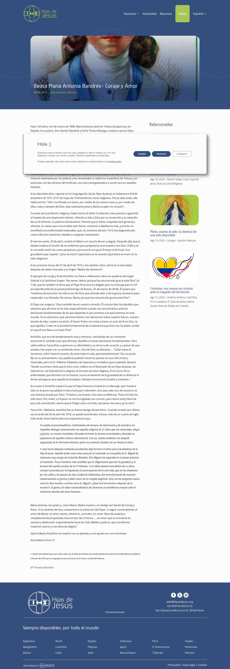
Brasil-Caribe (174, 179)
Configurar (182, 153)
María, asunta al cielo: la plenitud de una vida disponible (173, 233)
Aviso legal (189, 665)
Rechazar (161, 153)
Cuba (185, 179)
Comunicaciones (115, 612)
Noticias (72, 92)
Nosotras (130, 14)
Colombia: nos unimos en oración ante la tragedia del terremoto (171, 290)
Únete (183, 14)
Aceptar (142, 153)
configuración (114, 161)
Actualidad (149, 14)
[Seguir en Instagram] (186, 595)
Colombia (191, 297)
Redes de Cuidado (178, 306)
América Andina (176, 297)
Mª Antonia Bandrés (42, 567)
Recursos (166, 14)
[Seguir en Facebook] (173, 595)
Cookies (202, 665)
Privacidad (174, 665)
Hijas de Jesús (58, 92)
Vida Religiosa (174, 183)
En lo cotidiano (158, 301)
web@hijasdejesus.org (180, 601)
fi (168, 301)
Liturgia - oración (176, 240)
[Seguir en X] (179, 595)
